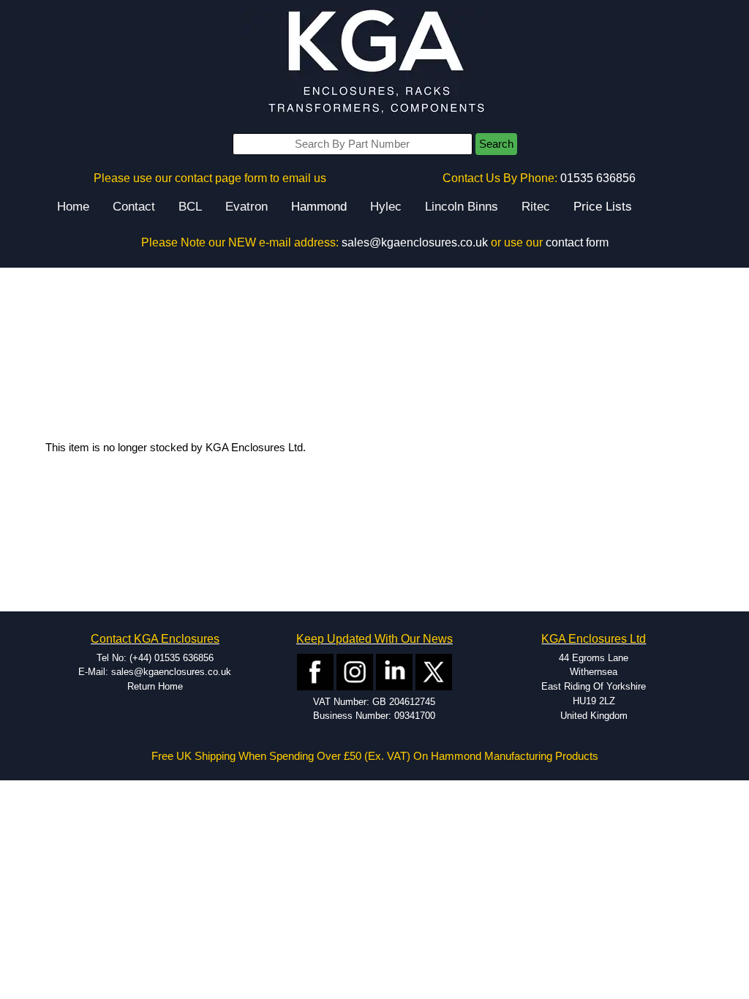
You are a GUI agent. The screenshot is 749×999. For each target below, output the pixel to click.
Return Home (155, 686)
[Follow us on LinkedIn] (394, 671)
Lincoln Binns (461, 207)
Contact (134, 207)
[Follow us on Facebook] (315, 671)
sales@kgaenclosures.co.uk (415, 242)
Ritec (536, 207)
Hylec (386, 207)
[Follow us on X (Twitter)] (433, 671)
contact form (577, 242)
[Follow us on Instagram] (354, 671)
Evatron (246, 207)
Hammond (319, 207)
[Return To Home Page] (374, 62)
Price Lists (602, 207)
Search (496, 144)
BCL (190, 207)
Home (73, 207)
